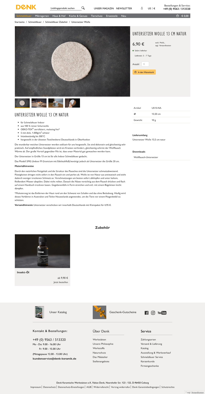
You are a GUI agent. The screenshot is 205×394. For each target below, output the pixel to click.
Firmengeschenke (150, 365)
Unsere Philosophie (103, 343)
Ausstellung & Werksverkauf (156, 352)
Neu (123, 16)
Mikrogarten (42, 16)
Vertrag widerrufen (120, 387)
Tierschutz (96, 16)
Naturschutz (99, 352)
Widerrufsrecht (101, 387)
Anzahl (136, 64)
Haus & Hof (59, 16)
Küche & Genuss (78, 16)
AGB (88, 387)
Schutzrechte (168, 387)
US (151, 8)
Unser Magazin (104, 8)
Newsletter (124, 8)
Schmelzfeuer (24, 16)
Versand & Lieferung (151, 343)
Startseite (20, 22)
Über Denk (101, 330)
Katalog (144, 348)
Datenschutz (49, 387)
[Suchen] (83, 8)
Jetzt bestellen (61, 282)
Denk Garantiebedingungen (145, 387)
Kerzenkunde (148, 361)
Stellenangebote (101, 361)
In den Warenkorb (145, 72)
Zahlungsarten (148, 339)
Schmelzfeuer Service (152, 357)
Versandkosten (165, 45)
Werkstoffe (99, 348)
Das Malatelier (100, 357)
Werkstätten (99, 339)
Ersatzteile (112, 16)
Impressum (35, 387)
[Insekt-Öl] (42, 251)
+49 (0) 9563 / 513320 (49, 339)
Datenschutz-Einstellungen (71, 387)
